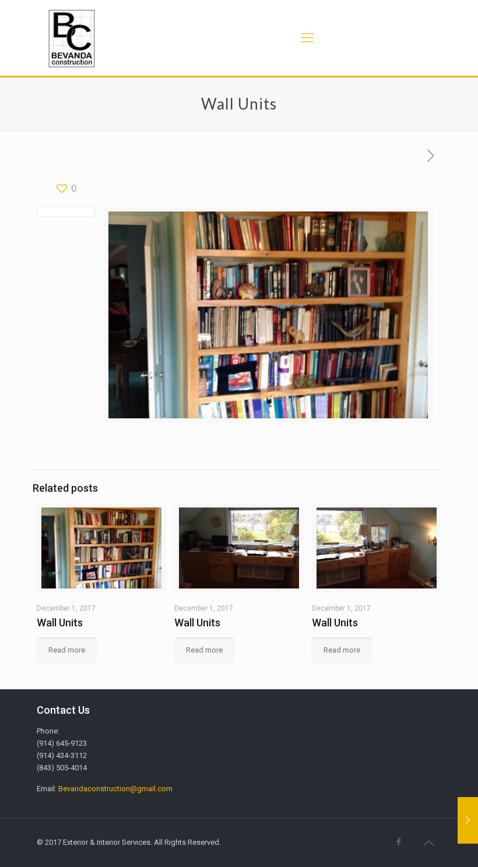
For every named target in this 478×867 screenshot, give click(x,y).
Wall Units (60, 622)
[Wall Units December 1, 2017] (468, 820)
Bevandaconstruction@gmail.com (115, 788)
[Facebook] (399, 842)
